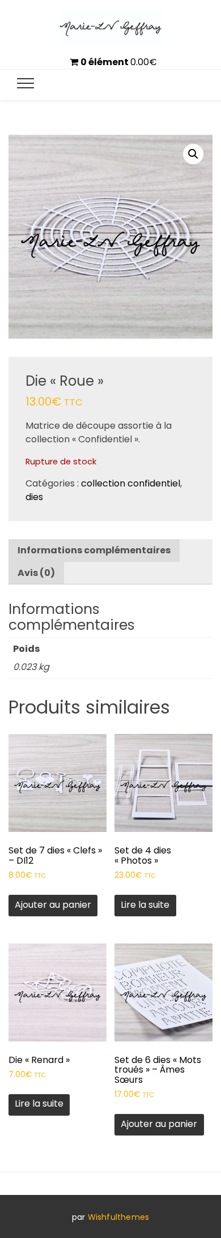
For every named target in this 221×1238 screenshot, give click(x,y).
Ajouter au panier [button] (53, 904)
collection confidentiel (130, 483)
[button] (193, 154)
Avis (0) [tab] (36, 572)
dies (34, 496)
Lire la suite (145, 904)
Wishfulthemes (119, 1217)
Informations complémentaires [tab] (94, 550)
